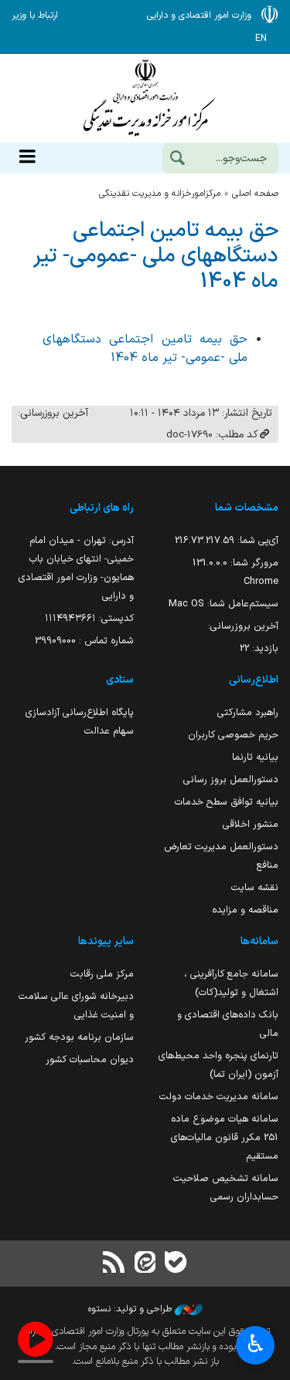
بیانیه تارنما (255, 757)
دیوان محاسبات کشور (90, 1059)
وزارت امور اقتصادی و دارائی (145, 98)
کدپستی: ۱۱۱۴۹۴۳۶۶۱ (89, 618)
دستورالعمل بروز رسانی (230, 779)
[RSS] (113, 1263)
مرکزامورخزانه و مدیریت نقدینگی (159, 194)
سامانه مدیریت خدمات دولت (218, 1096)
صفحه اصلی (255, 194)
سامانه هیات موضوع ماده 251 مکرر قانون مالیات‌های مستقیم (224, 1137)
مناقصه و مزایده (245, 910)
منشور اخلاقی (250, 824)
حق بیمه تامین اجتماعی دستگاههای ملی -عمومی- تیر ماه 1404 (155, 256)
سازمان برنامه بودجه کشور (79, 1037)
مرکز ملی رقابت (102, 974)
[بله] (176, 1263)
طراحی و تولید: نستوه (131, 1309)
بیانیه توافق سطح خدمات (226, 802)
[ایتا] (144, 1263)
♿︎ (255, 1344)
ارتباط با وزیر (35, 15)
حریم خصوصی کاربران (233, 734)
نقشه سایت (254, 887)
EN (261, 39)
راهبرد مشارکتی (247, 712)
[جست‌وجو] (177, 160)
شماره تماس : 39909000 (84, 640)
